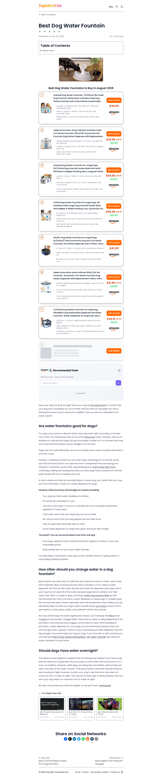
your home (101, 606)
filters (111, 615)
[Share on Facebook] (65, 739)
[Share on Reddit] (87, 739)
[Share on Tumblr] (92, 739)
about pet (90, 437)
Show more (48, 50)
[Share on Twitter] (70, 739)
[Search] (116, 6)
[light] (122, 6)
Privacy (85, 772)
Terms (78, 772)
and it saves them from (104, 467)
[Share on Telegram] (79, 739)
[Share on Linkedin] (74, 739)
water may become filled (96, 595)
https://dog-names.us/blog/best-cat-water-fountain (79, 637)
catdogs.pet (105, 685)
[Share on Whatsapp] (83, 739)
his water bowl (98, 405)
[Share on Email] (96, 739)
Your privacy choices (99, 772)
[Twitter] (122, 772)
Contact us (115, 772)
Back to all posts (48, 14)
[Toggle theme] (119, 370)
